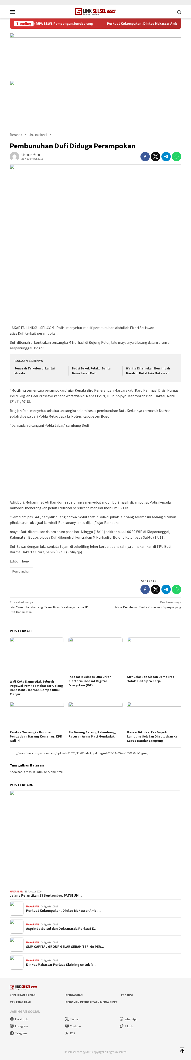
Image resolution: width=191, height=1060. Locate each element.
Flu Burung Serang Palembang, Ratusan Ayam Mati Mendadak (92, 734)
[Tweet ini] (155, 156)
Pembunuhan (21, 571)
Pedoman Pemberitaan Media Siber (91, 1002)
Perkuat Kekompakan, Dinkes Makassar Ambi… (63, 911)
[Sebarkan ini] (145, 156)
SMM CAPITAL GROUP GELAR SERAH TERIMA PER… (65, 947)
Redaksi (127, 995)
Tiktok (129, 1026)
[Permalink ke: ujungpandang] (14, 156)
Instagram (21, 1026)
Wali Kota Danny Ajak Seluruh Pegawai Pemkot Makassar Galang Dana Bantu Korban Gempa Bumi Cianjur (36, 687)
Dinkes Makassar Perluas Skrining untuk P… (61, 965)
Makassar (16, 891)
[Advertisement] (95, 289)
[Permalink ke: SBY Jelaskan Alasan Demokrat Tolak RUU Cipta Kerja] (154, 655)
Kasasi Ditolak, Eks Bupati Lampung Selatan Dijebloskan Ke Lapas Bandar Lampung (152, 736)
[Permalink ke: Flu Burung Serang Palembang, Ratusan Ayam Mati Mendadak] (95, 715)
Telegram (21, 1033)
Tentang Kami (20, 1002)
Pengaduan (74, 995)
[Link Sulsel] (95, 11)
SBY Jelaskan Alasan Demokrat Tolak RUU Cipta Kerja (150, 679)
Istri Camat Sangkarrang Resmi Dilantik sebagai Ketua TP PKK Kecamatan (49, 607)
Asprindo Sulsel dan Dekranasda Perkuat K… (61, 929)
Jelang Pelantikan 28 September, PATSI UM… (46, 895)
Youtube (75, 1026)
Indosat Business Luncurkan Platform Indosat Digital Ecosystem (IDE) (89, 681)
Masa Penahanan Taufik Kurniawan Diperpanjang (148, 604)
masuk (30, 772)
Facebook (21, 1019)
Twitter (74, 1019)
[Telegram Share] (166, 156)
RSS (72, 1033)
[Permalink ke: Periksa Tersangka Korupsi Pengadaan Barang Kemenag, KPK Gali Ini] (37, 715)
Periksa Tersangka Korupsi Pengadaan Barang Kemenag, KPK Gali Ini (36, 736)
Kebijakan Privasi (23, 995)
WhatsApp (131, 1019)
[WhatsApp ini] (176, 156)
